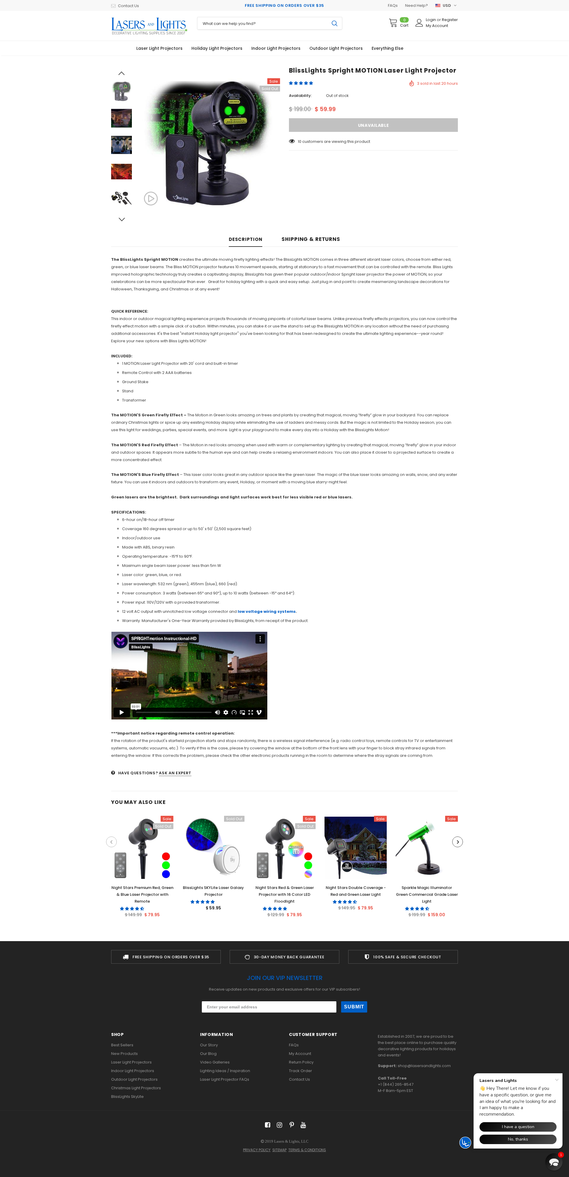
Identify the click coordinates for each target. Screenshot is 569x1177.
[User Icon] (419, 23)
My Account (437, 25)
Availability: (300, 95)
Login (431, 20)
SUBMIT (354, 1006)
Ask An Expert (175, 773)
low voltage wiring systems (266, 611)
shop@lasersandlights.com (424, 1066)
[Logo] (149, 26)
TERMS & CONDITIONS (307, 1149)
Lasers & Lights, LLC (291, 1141)
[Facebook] (266, 1125)
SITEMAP (279, 1149)
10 (299, 141)
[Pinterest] (290, 1125)
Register (450, 20)
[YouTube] (302, 1125)
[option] (209, 145)
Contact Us (128, 6)
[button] (301, 83)
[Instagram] (278, 1125)
